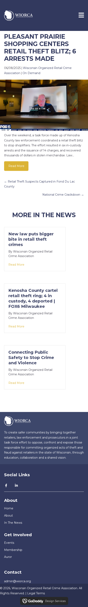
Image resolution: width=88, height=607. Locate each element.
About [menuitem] (8, 515)
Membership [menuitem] (13, 550)
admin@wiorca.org (17, 581)
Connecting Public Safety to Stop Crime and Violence (31, 357)
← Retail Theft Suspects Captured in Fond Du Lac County (39, 184)
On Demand (31, 73)
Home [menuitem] (8, 508)
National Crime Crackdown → (63, 194)
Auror (8, 557)
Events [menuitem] (9, 543)
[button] (6, 485)
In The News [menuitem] (13, 523)
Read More (16, 166)
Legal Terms (36, 593)
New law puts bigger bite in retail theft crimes (31, 239)
